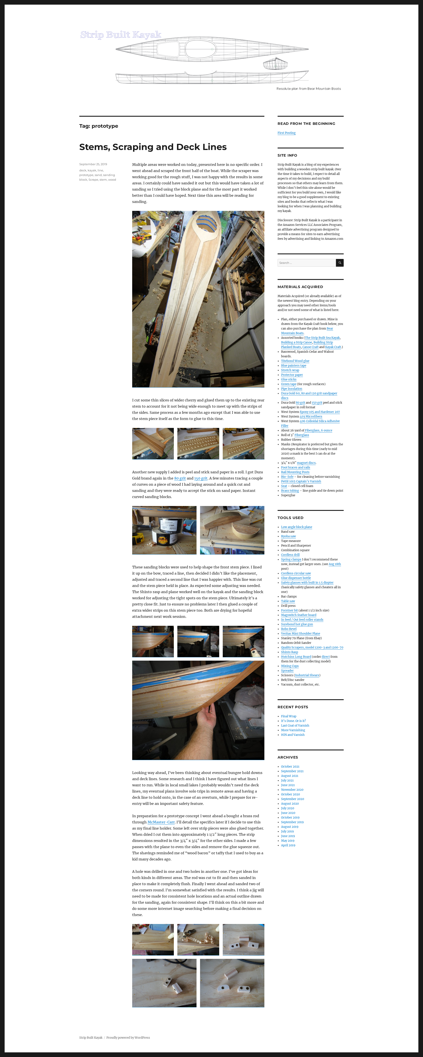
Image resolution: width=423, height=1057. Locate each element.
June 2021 (288, 785)
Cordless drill (290, 555)
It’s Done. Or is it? (293, 721)
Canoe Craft (310, 347)
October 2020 (290, 794)
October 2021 (290, 766)
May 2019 (288, 841)
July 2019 (287, 831)
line (100, 170)
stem (103, 179)
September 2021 (292, 771)
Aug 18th (335, 564)
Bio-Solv (287, 477)
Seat (284, 486)
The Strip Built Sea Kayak (322, 338)
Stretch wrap (290, 370)
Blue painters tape (293, 365)
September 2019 (292, 822)
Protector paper (292, 375)
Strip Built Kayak (90, 1038)
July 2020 (287, 808)
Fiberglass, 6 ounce (318, 430)
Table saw (288, 601)
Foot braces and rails (295, 467)
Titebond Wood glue (295, 361)
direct (326, 657)
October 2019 (290, 817)
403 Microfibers (311, 416)
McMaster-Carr (161, 822)
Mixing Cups (290, 666)
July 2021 (287, 780)
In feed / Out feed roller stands (302, 620)
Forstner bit (289, 610)
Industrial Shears (307, 675)
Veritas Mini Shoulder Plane (300, 633)
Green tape (288, 384)
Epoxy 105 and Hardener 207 (320, 412)
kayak (92, 170)
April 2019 (288, 845)
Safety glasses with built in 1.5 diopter (307, 583)
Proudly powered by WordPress (128, 1038)
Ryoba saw (288, 536)
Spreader (287, 671)
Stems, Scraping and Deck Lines (153, 146)
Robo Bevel (289, 629)
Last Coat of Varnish (295, 725)
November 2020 (292, 790)
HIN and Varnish (293, 735)
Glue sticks (289, 379)
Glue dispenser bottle (296, 578)
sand (98, 175)
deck (82, 170)
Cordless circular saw (296, 573)
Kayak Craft (333, 347)
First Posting (287, 133)
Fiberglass (302, 435)
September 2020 (292, 799)
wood (112, 179)
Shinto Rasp (289, 652)
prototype (86, 175)
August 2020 (290, 804)
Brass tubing (290, 491)
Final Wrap (288, 716)
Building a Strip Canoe (296, 342)
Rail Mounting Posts (295, 472)
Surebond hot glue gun (297, 624)
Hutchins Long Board (296, 657)
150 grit (201, 478)
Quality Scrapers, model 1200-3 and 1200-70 (312, 647)
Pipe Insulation (291, 389)
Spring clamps (291, 559)
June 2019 (288, 836)
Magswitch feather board (298, 615)
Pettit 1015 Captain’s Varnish (301, 481)
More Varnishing (293, 730)
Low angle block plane (296, 527)
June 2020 (288, 813)
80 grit (180, 478)
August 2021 (289, 776)
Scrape (93, 179)
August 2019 (290, 827)
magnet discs (306, 463)
